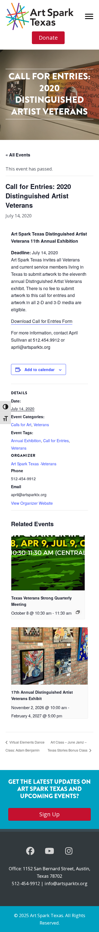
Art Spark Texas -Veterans (33, 463)
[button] (30, 851)
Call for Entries (56, 440)
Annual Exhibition (26, 440)
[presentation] (48, 562)
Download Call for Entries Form (41, 321)
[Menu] (89, 16)
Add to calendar (39, 369)
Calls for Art (21, 424)
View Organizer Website (32, 503)
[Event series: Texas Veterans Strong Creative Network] (78, 612)
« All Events (18, 155)
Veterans (41, 424)
